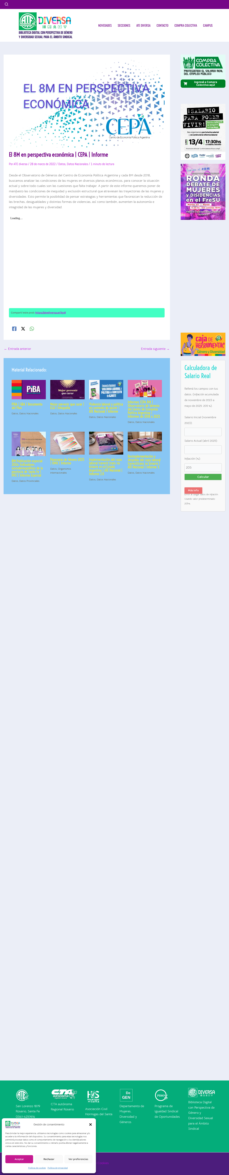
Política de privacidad (58, 1167)
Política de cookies (37, 1167)
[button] (90, 1124)
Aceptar (19, 1159)
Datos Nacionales (77, 164)
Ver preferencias (78, 1159)
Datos (61, 164)
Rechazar (48, 1159)
